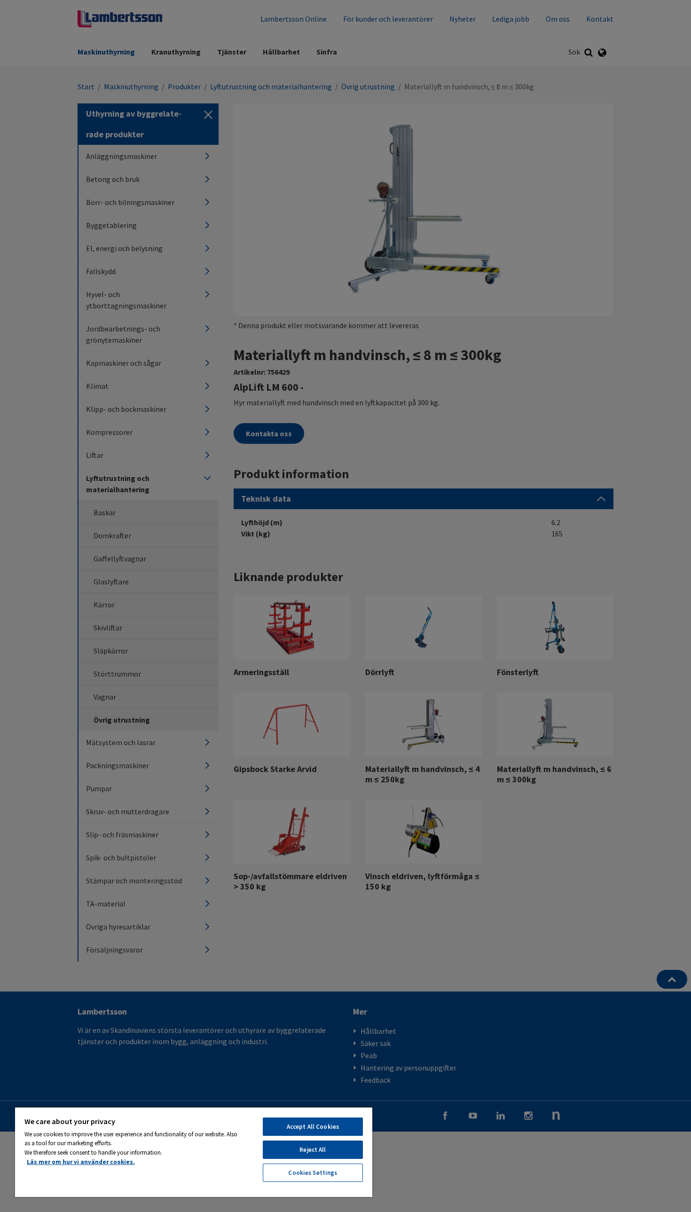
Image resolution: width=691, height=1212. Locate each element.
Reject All (312, 1150)
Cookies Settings (312, 1173)
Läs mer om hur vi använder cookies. (81, 1162)
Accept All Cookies (313, 1127)
